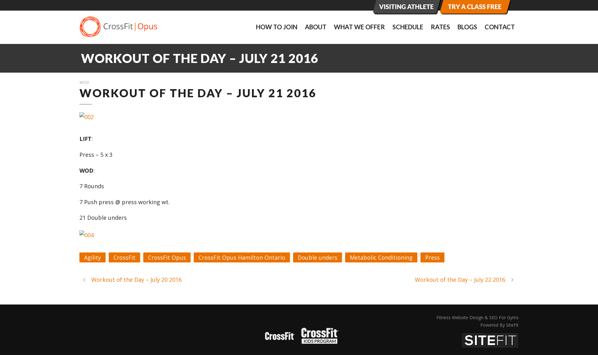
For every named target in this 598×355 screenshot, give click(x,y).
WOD (84, 82)
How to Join (276, 27)
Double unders (317, 257)
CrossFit (124, 257)
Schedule (407, 27)
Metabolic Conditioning (381, 257)
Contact (500, 27)
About (315, 27)
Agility (92, 257)
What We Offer (359, 27)
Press (432, 257)
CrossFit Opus (167, 257)
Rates (440, 27)
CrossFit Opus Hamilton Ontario (241, 257)
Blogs (467, 27)
